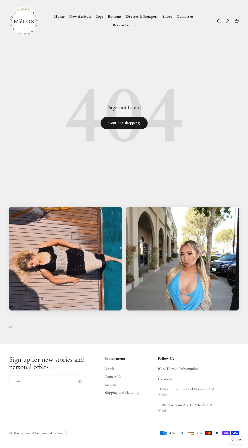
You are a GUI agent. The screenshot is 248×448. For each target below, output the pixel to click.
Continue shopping (124, 122)
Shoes (167, 16)
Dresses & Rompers (142, 16)
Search (109, 368)
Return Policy (124, 25)
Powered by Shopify (53, 433)
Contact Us (112, 376)
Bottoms (114, 16)
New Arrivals (80, 16)
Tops (99, 16)
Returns (110, 384)
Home (59, 16)
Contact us (185, 16)
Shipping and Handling (121, 392)
